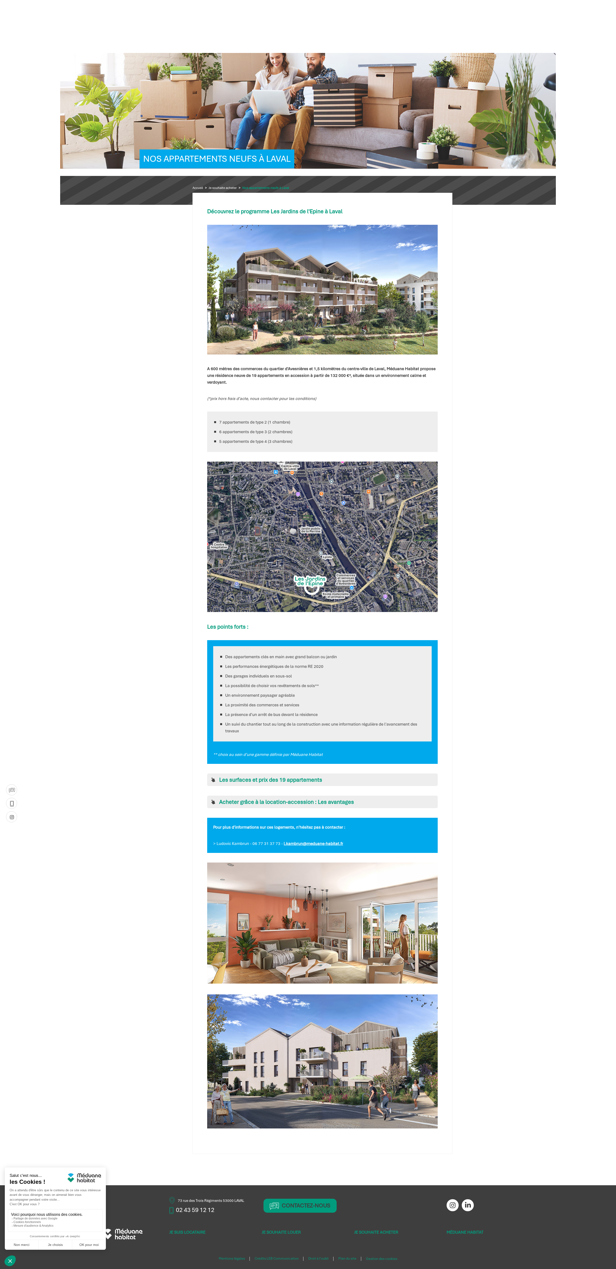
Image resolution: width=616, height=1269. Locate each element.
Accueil (197, 188)
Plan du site (347, 1259)
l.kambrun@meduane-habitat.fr (313, 843)
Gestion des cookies (381, 1259)
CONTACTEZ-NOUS (306, 1205)
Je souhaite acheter (223, 188)
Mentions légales (232, 1259)
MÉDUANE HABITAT (465, 1232)
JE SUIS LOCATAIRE (187, 1232)
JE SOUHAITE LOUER (281, 1232)
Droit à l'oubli (318, 1259)
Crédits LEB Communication (277, 1259)
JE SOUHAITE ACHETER (376, 1232)
